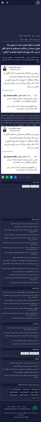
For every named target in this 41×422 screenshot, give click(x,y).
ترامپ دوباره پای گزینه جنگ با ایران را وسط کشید (24, 224)
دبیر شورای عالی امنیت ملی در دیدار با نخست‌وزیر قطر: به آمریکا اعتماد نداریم (20, 244)
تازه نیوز (20, 2)
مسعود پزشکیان (14, 395)
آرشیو (18, 407)
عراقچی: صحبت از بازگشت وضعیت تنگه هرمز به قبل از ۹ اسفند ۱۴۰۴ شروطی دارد (20, 231)
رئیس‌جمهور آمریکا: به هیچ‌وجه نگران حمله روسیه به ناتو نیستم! (20, 260)
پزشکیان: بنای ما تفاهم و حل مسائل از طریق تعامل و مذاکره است (21, 337)
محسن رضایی (26, 389)
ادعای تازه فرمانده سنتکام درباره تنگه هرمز (26, 227)
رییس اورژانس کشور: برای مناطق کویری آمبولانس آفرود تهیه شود (19, 268)
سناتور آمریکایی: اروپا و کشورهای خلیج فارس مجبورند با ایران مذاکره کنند (20, 253)
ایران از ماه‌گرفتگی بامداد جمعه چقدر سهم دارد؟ (24, 272)
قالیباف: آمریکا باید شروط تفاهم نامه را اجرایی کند (23, 283)
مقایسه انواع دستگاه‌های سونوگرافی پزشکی (25, 372)
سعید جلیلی (26, 186)
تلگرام (13, 407)
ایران (33, 36)
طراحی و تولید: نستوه (19, 417)
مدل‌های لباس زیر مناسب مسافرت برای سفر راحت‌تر (23, 363)
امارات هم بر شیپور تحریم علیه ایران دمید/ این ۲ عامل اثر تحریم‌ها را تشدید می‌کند (21, 329)
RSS (8, 407)
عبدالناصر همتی (34, 392)
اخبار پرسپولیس (34, 353)
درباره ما (24, 407)
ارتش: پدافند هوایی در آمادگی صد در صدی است (24, 344)
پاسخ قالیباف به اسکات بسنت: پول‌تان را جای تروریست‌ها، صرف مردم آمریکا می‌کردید (19, 249)
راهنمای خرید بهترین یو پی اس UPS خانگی (25, 366)
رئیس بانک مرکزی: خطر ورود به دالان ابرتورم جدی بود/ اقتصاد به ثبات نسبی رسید (20, 239)
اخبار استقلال (25, 353)
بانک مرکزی (35, 398)
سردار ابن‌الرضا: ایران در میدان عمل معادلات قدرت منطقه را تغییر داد (20, 265)
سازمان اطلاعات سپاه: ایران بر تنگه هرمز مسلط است (23, 275)
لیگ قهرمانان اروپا (16, 389)
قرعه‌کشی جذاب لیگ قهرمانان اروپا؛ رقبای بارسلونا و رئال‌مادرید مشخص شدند (20, 279)
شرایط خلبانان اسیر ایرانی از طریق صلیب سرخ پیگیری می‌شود (20, 235)
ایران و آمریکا (35, 389)
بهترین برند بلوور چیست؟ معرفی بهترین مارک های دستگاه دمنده (20, 369)
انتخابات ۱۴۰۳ (34, 186)
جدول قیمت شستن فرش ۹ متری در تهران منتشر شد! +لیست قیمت (20, 376)
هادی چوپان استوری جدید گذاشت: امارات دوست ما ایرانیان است (20, 333)
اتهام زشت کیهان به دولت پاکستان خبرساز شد (24, 341)
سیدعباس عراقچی (24, 395)
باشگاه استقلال (34, 395)
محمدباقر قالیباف (14, 392)
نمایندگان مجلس (24, 392)
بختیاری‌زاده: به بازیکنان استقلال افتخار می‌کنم (25, 257)
